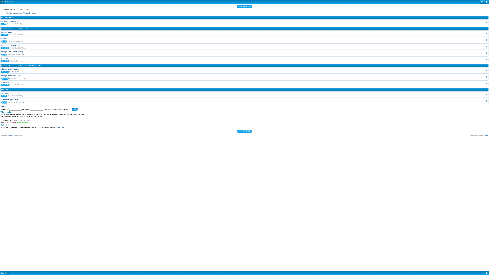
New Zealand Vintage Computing (14, 28)
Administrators (12, 122)
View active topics (29, 13)
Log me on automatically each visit (56, 109)
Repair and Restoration (10, 45)
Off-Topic (5, 89)
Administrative (7, 17)
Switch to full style (244, 6)
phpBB (10, 135)
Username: (4, 109)
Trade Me (5, 82)
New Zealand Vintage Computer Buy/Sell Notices (21, 65)
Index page (9, 2)
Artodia (486, 135)
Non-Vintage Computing (11, 93)
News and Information (10, 21)
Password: (26, 109)
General (4, 58)
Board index (5, 273)
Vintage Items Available (10, 76)
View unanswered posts (14, 13)
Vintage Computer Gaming (12, 52)
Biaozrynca (60, 127)
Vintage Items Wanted (10, 69)
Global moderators (23, 122)
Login (3, 106)
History (4, 39)
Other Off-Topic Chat (9, 100)
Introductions (6, 32)
